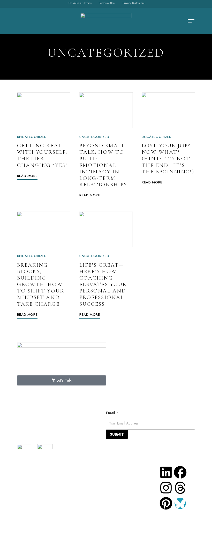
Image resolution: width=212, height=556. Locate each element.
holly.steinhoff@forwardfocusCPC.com (141, 524)
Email (112, 412)
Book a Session (67, 500)
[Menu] (190, 21)
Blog (56, 508)
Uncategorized (32, 136)
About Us (61, 477)
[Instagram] (166, 487)
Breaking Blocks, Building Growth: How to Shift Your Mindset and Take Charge (40, 284)
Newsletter (63, 516)
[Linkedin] (166, 472)
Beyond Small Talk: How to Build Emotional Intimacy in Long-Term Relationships (103, 165)
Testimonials (64, 485)
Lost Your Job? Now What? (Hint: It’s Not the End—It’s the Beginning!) (168, 158)
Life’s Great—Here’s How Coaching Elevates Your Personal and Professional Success (103, 284)
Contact (60, 492)
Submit (117, 434)
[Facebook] (180, 472)
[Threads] (180, 487)
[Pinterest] (166, 503)
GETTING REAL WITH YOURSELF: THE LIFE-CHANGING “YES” (42, 155)
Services (61, 469)
